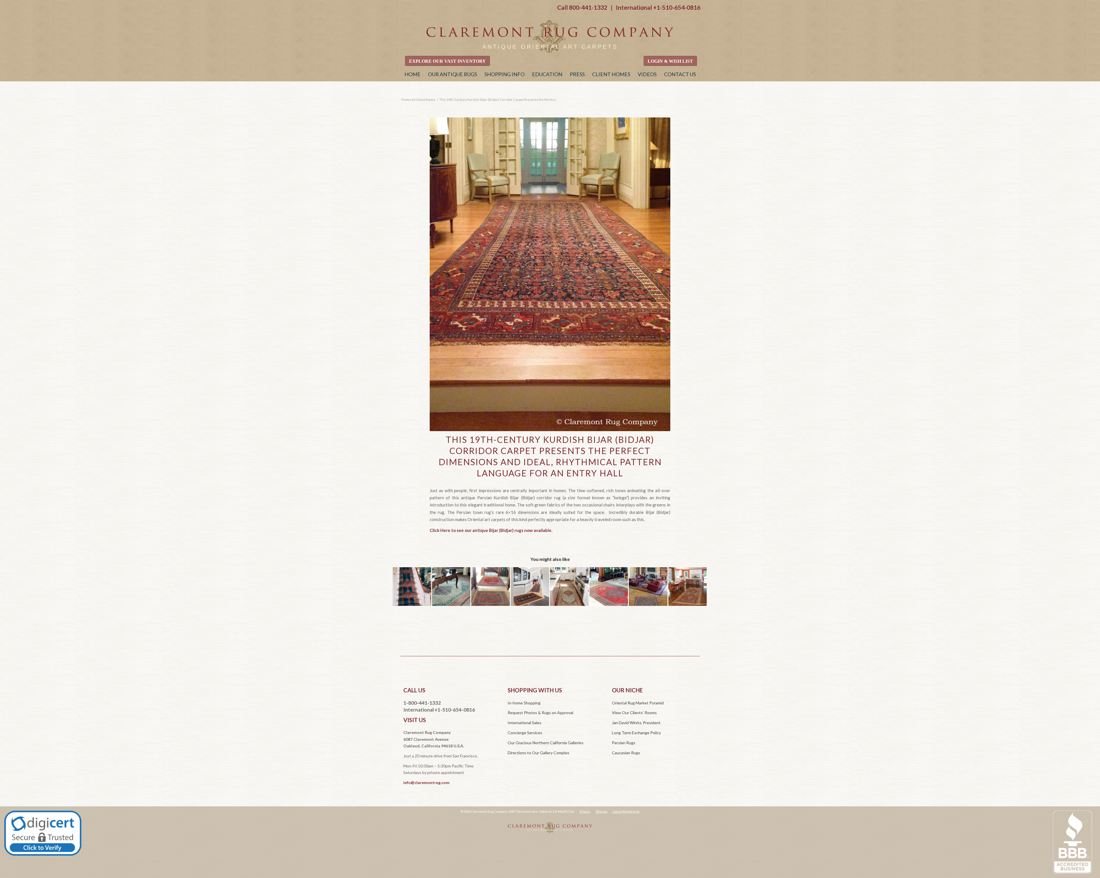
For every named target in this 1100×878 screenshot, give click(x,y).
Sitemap (601, 811)
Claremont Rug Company (550, 36)
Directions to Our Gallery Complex (538, 752)
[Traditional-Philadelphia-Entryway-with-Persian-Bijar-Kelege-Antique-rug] (550, 274)
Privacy (585, 811)
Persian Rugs (623, 742)
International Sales (524, 722)
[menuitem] (412, 74)
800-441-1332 (588, 7)
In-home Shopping (524, 702)
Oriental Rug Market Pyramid (638, 702)
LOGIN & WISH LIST (670, 61)
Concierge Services (525, 732)
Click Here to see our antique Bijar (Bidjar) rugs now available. (491, 530)
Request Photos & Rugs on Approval (540, 712)
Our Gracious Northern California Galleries (546, 742)
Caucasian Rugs (626, 752)
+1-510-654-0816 (676, 7)
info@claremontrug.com (426, 782)
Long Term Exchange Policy (636, 732)
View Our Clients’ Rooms (634, 712)
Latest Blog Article (626, 811)
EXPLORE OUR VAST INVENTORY (447, 61)
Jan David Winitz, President (636, 722)
